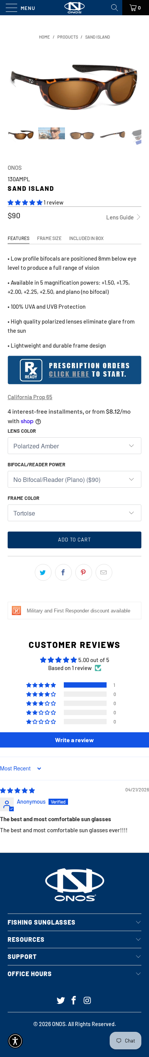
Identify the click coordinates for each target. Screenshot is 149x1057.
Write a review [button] (74, 739)
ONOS (15, 167)
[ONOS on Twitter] (60, 1001)
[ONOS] (74, 7)
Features (18, 238)
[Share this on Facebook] (63, 572)
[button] (25, 202)
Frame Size (49, 238)
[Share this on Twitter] (43, 572)
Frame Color (23, 498)
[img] (17, 790)
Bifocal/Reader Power (36, 464)
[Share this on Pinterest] (83, 572)
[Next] (134, 82)
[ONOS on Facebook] (74, 1001)
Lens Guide (120, 217)
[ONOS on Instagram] (87, 1001)
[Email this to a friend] (104, 572)
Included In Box (86, 238)
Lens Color (22, 431)
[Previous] (15, 82)
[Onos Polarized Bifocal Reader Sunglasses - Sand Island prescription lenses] (74, 382)
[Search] (115, 7)
